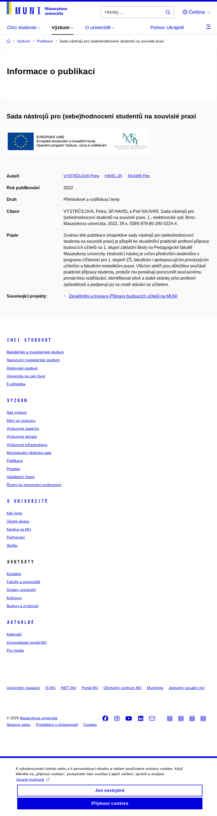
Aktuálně (20, 622)
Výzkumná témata (22, 436)
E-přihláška (16, 384)
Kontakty (14, 574)
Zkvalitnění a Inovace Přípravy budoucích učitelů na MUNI (123, 296)
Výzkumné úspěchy (23, 428)
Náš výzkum (17, 412)
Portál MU (90, 688)
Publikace (15, 460)
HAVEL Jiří (113, 176)
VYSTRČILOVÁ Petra (81, 176)
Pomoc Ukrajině (167, 27)
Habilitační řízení (21, 477)
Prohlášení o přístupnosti (57, 724)
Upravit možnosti (30, 779)
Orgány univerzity (21, 590)
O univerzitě (27, 501)
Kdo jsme (14, 513)
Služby (12, 545)
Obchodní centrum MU (122, 688)
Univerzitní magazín (23, 688)
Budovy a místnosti (22, 606)
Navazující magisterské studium (33, 360)
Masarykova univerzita (38, 718)
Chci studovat (29, 340)
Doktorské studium (22, 368)
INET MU (68, 688)
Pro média (15, 650)
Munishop (155, 688)
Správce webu (18, 724)
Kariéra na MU (19, 529)
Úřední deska (18, 521)
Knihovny (14, 598)
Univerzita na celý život (26, 376)
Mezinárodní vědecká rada (29, 453)
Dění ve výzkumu (21, 420)
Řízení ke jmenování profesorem (34, 485)
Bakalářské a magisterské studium (35, 352)
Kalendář (14, 634)
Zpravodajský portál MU (27, 642)
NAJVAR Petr (139, 176)
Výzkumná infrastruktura (27, 445)
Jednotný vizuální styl (186, 688)
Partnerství (16, 537)
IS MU (50, 688)
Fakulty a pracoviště (23, 582)
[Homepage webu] (37, 8)
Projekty (13, 469)
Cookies (90, 724)
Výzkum (17, 400)
